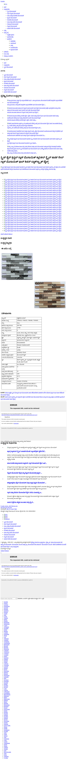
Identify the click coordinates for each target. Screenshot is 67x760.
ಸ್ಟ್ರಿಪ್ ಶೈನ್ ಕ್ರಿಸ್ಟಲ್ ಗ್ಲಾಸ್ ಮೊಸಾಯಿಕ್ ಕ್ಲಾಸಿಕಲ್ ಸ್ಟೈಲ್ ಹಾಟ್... (22, 143)
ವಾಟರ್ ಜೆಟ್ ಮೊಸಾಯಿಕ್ (13, 28)
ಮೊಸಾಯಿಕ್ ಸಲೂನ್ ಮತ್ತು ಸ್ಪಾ (19, 544)
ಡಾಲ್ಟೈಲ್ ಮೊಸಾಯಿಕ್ (6, 544)
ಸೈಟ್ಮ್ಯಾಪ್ (48, 542)
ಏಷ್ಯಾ (11, 45)
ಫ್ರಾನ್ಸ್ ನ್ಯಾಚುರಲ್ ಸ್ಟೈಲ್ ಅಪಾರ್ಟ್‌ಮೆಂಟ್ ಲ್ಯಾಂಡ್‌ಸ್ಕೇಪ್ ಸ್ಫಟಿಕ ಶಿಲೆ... (26, 451)
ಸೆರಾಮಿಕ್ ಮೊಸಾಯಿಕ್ (12, 24)
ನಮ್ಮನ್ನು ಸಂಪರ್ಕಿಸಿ (8, 56)
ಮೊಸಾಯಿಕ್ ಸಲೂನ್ (47, 544)
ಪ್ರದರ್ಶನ (9, 39)
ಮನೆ (5, 7)
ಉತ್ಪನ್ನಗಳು (7, 9)
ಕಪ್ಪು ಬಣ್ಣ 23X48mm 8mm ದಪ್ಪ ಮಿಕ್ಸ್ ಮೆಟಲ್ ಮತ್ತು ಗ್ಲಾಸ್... (22, 153)
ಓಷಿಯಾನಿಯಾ (14, 47)
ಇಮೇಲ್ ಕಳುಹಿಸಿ (5, 550)
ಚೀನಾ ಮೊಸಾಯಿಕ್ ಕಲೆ (56, 542)
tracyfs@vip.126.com (6, 507)
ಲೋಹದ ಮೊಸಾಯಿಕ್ (12, 19)
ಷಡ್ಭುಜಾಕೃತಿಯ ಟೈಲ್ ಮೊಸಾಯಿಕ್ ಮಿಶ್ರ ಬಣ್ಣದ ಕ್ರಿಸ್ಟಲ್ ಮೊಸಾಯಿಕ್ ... (26, 482)
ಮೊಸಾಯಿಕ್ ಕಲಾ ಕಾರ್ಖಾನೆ (34, 544)
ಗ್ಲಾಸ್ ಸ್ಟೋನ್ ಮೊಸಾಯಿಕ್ (13, 13)
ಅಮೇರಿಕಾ (12, 41)
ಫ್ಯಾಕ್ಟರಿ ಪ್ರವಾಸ (10, 34)
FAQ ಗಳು (6, 53)
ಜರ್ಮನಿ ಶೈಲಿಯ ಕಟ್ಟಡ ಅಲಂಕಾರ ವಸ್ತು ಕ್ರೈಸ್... (20, 502)
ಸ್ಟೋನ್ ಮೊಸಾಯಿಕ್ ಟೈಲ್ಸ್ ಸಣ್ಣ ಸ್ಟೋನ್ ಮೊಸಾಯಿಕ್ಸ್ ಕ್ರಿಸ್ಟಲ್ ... (24, 473)
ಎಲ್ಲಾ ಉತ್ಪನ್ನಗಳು (14, 546)
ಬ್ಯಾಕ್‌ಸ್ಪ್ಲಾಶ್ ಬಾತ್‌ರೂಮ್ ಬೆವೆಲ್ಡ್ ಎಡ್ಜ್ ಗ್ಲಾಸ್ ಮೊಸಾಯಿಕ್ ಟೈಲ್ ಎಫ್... (24, 127)
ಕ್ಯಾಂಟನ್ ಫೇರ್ (14, 49)
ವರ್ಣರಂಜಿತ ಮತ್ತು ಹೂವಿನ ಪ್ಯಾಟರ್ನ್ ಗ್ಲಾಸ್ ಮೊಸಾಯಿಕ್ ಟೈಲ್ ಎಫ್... (27, 463)
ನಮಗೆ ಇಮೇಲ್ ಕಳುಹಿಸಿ (6, 234)
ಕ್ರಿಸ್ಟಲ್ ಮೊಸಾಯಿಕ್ (12, 17)
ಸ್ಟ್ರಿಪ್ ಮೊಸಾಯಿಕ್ (11, 11)
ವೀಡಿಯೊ (6, 51)
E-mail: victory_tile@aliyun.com (9, 506)
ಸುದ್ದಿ (5, 30)
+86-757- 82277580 (11, 509)
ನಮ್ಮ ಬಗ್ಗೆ (6, 32)
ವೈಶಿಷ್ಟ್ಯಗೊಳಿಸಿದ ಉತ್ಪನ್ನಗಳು (38, 542)
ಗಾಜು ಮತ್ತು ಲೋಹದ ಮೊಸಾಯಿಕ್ (15, 15)
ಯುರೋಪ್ (13, 43)
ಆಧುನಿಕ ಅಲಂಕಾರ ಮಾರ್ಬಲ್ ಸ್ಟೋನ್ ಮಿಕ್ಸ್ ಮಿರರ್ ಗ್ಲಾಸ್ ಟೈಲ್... (23, 112)
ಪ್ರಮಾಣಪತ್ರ (10, 36)
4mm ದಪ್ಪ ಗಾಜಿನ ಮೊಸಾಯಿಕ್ (14, 22)
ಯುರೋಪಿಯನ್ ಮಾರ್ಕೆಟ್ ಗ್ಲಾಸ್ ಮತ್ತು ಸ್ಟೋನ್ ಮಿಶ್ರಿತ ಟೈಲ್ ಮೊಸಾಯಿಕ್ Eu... (26, 135)
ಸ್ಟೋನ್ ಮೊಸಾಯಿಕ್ (12, 26)
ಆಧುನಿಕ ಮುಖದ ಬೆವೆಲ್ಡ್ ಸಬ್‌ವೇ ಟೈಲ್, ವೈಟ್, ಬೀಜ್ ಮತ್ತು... (21, 120)
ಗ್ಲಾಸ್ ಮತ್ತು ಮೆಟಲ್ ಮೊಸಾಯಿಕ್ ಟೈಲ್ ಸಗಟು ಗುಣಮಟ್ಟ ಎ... (24, 492)
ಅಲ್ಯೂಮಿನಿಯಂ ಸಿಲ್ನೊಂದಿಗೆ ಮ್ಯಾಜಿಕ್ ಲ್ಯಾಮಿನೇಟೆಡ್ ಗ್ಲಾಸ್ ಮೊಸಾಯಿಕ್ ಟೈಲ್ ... (26, 104)
